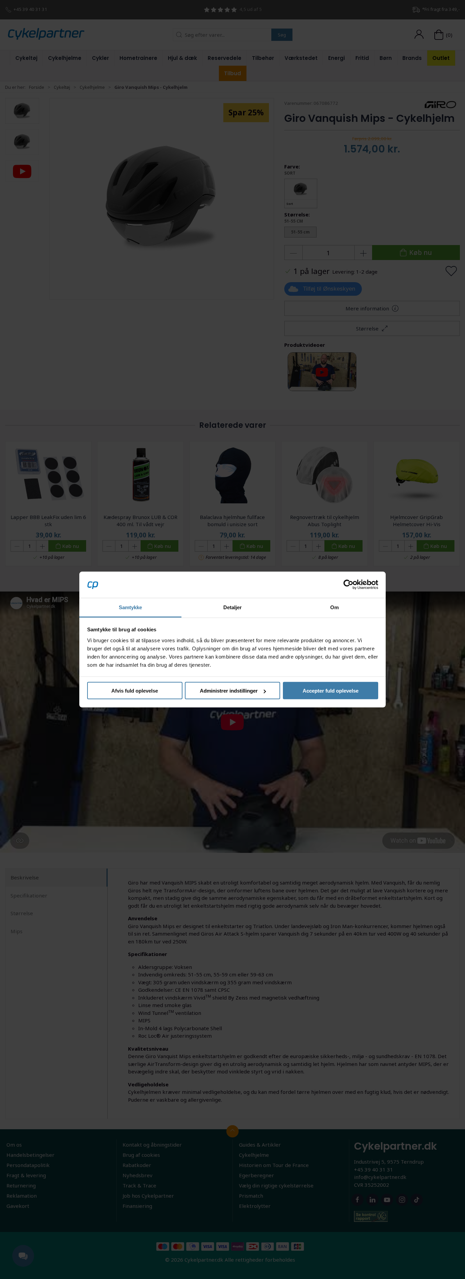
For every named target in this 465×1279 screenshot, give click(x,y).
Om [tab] (334, 607)
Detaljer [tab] (232, 607)
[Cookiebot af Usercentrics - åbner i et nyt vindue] (348, 585)
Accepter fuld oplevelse (330, 691)
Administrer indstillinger (229, 691)
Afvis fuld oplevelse (134, 691)
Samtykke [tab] (130, 607)
